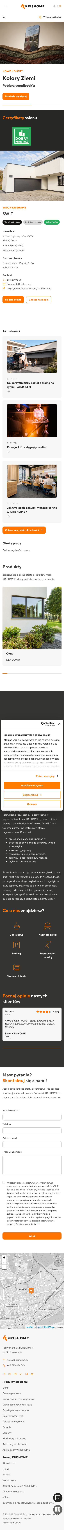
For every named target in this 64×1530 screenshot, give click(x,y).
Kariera (6, 1474)
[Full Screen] (4, 1267)
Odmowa (32, 804)
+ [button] (4, 1257)
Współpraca (9, 1480)
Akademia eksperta (13, 1491)
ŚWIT (8, 1037)
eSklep (6, 1497)
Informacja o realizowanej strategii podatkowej (28, 1502)
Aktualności (8, 1463)
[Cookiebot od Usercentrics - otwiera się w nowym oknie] (41, 724)
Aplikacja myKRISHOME (16, 1449)
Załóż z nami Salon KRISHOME (19, 1485)
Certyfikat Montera (33, 222)
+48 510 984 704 (16, 1365)
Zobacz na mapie (38, 299)
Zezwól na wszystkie (32, 785)
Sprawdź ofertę (14, 96)
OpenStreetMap (45, 1327)
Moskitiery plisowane (14, 1438)
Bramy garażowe (11, 1393)
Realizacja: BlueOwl (11, 1522)
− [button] (4, 1262)
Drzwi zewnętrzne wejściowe (18, 1399)
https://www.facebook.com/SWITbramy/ (29, 288)
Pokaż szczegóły (45, 776)
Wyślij (32, 1235)
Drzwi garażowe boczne (15, 1410)
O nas (5, 1469)
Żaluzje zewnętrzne (13, 1421)
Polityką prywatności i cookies (40, 1189)
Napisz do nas (13, 299)
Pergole (6, 1427)
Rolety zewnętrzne (12, 1416)
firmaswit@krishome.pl (19, 284)
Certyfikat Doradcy (12, 222)
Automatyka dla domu (14, 1444)
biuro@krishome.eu (17, 1360)
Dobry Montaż (52, 222)
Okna (5, 1387)
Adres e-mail (9, 1138)
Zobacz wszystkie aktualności (22, 530)
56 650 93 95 (14, 279)
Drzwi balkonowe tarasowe (17, 1404)
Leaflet (29, 1327)
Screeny (6, 1432)
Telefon (6, 1124)
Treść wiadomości (12, 1151)
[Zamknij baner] (59, 724)
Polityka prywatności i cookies (16, 1518)
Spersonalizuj (30, 794)
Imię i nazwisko (10, 1110)
